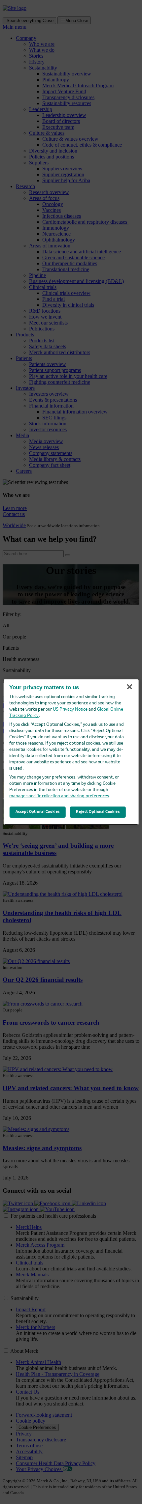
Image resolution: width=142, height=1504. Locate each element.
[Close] (129, 686)
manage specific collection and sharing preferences (59, 796)
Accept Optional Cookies (38, 812)
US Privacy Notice (70, 709)
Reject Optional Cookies (98, 812)
